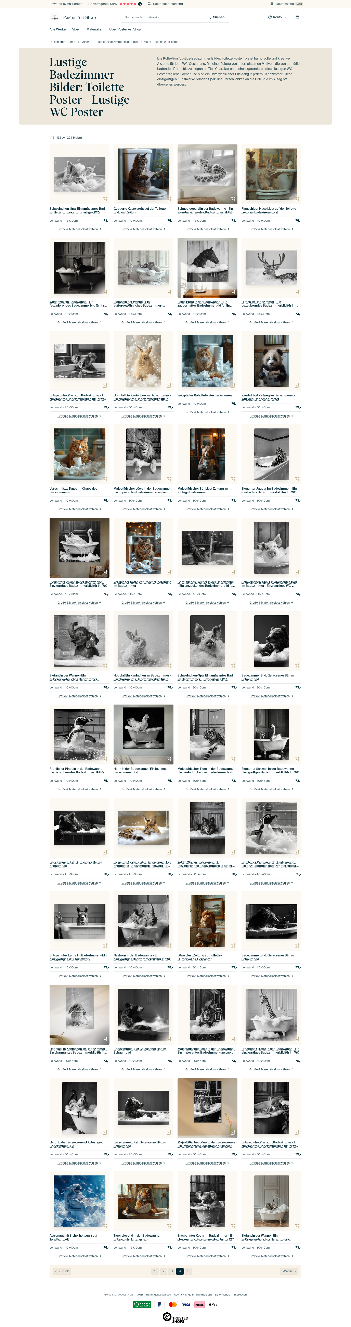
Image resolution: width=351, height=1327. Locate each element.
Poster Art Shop (79, 17)
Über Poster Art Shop (125, 29)
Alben (76, 29)
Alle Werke (58, 29)
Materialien (95, 29)
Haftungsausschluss (158, 1294)
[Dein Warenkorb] (297, 17)
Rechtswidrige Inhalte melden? (193, 1294)
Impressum (240, 1294)
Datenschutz (222, 1294)
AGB (140, 1294)
